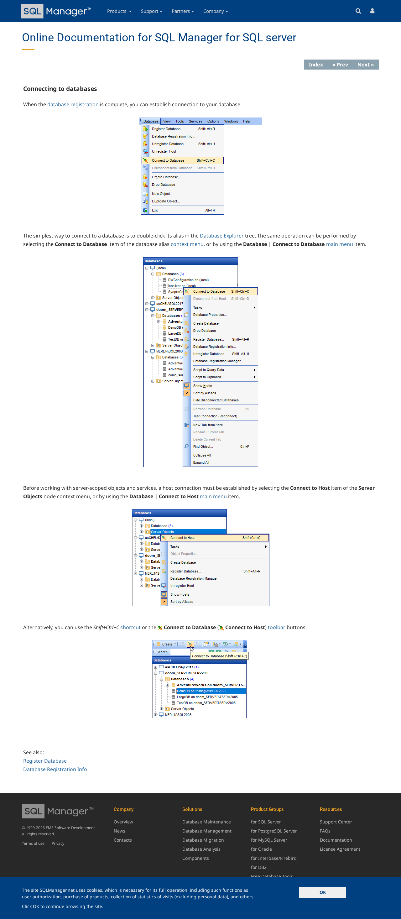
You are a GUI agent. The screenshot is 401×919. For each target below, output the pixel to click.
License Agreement (340, 849)
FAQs (325, 831)
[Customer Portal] (372, 11)
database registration (73, 104)
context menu (187, 244)
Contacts (123, 840)
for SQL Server (266, 822)
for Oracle (261, 849)
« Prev (340, 64)
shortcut (130, 627)
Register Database (45, 760)
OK (323, 892)
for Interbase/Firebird (274, 858)
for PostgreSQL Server (274, 831)
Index (316, 64)
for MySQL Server (269, 840)
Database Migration (203, 840)
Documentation (336, 840)
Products (117, 11)
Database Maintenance (206, 822)
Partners (181, 11)
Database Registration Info (55, 769)
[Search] (358, 11)
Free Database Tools (272, 876)
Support (149, 11)
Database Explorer (222, 235)
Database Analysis (201, 849)
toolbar (276, 627)
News (119, 831)
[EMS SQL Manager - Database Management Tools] (57, 11)
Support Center (336, 822)
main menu (339, 244)
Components (195, 858)
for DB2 (259, 867)
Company (213, 11)
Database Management (207, 831)
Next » (365, 64)
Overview (123, 822)
